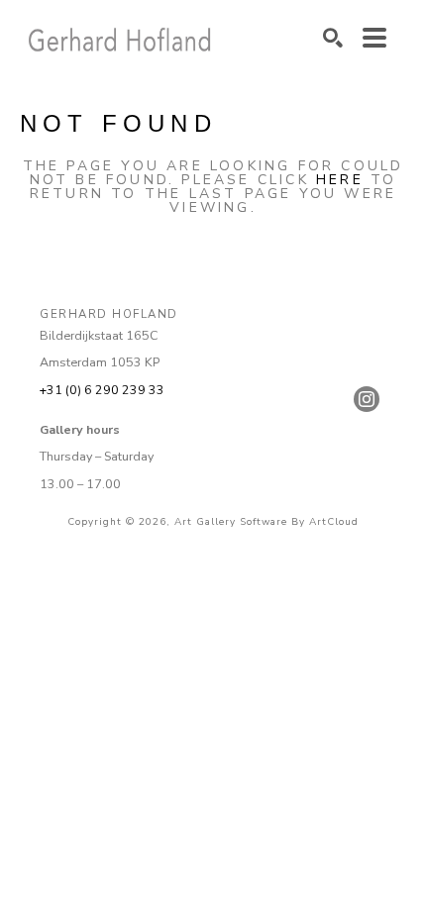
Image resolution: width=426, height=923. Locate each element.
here (340, 179)
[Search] (333, 38)
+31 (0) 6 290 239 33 (102, 389)
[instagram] (366, 399)
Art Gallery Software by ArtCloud (266, 522)
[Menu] (374, 38)
